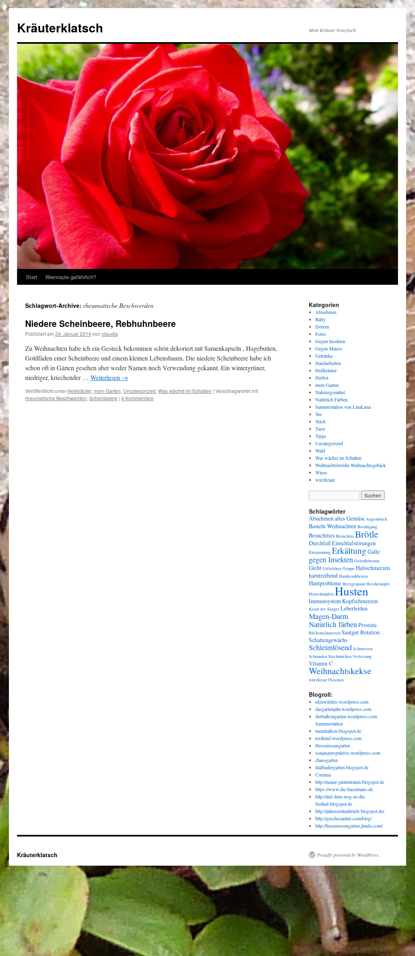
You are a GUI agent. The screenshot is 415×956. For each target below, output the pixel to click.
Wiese (321, 472)
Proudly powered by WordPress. (348, 854)
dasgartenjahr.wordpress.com (343, 709)
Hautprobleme (325, 583)
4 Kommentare (137, 398)
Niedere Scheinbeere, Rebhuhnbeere (100, 323)
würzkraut (325, 479)
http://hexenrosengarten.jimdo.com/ (349, 825)
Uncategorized (139, 390)
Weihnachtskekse (340, 670)
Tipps (320, 436)
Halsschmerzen (373, 568)
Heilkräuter (79, 390)
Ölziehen (336, 680)
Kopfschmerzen (360, 601)
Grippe (348, 568)
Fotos (320, 334)
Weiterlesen (109, 377)
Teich (320, 421)
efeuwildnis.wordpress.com (341, 701)
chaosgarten (326, 760)
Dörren (322, 326)
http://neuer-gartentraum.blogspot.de (349, 782)
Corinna (323, 774)
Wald (320, 450)
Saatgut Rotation (361, 632)
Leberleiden (354, 608)
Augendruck (376, 519)
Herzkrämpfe (378, 584)
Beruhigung (367, 526)
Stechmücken (339, 656)
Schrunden (318, 656)
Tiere (320, 428)
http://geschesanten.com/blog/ (343, 818)
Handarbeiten (328, 363)
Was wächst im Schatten (185, 390)
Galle (374, 551)
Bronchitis (345, 536)
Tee (318, 414)
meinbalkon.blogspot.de (338, 731)
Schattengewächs (328, 640)
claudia (110, 333)
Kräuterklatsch (60, 27)
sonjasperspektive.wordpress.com (347, 752)
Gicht (315, 568)
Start (31, 277)
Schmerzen (362, 648)
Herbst (321, 377)
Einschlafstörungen (354, 543)
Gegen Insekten (330, 341)
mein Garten (107, 390)
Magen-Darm (328, 616)
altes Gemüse (350, 518)
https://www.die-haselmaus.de (344, 789)
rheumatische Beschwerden (56, 398)
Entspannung (320, 552)
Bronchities (322, 535)
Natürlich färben (333, 624)
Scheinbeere (103, 398)
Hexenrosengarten (332, 745)
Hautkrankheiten (353, 576)
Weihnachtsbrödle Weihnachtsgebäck (350, 465)
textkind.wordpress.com (338, 738)
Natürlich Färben (331, 399)
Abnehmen (325, 312)
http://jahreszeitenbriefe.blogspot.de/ (349, 811)
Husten (351, 591)
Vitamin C (321, 663)
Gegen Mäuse (328, 348)
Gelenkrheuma (367, 560)
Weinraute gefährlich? (70, 277)
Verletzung (362, 656)
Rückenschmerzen (324, 633)
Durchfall (320, 543)
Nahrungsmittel (330, 392)
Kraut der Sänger (324, 609)
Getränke (324, 355)
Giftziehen (332, 568)
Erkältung (349, 550)
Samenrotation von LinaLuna (343, 406)
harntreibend (323, 575)
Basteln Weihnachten (332, 526)
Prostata (367, 625)
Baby (320, 319)
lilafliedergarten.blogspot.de (341, 767)
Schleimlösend (330, 647)
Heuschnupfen (321, 594)
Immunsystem (325, 601)
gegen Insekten (331, 559)
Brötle (366, 534)
